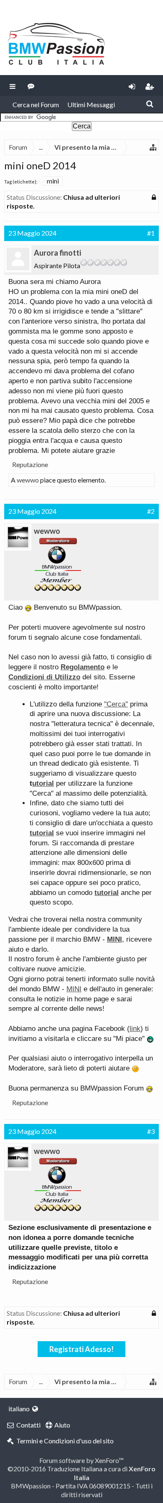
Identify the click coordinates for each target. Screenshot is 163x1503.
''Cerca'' (116, 704)
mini (53, 181)
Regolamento (82, 667)
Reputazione (30, 464)
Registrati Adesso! (81, 1349)
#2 (151, 511)
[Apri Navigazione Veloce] (153, 147)
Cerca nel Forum (36, 104)
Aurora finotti (57, 252)
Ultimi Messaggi (91, 104)
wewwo (28, 480)
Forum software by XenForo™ (81, 1460)
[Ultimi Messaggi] (31, 85)
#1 (151, 233)
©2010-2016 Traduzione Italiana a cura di (81, 1473)
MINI (74, 989)
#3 (151, 1131)
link (135, 1029)
